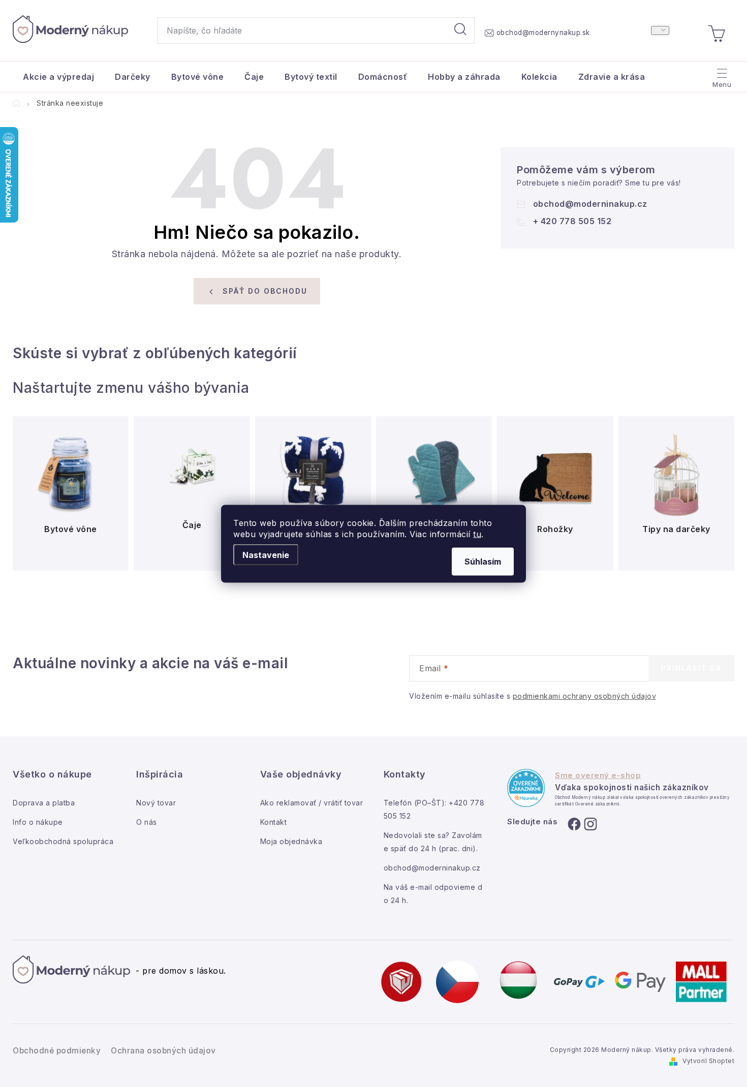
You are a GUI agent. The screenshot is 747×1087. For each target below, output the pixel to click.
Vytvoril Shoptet (708, 1061)
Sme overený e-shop (598, 775)
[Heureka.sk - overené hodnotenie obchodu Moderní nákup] (526, 787)
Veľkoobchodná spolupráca (63, 841)
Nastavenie (265, 554)
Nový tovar (156, 802)
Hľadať (460, 30)
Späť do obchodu (265, 291)
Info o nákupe (38, 822)
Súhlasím (482, 561)
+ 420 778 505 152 (572, 221)
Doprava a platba (44, 802)
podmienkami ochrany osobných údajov (585, 696)
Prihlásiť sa (691, 668)
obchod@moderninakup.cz (590, 204)
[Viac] (720, 74)
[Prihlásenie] (660, 30)
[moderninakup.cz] (457, 981)
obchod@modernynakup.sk (543, 32)
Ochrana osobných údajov (163, 1050)
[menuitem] (58, 76)
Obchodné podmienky (57, 1050)
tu (477, 534)
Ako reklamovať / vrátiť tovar (311, 802)
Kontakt (273, 822)
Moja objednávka (291, 841)
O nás (146, 822)
